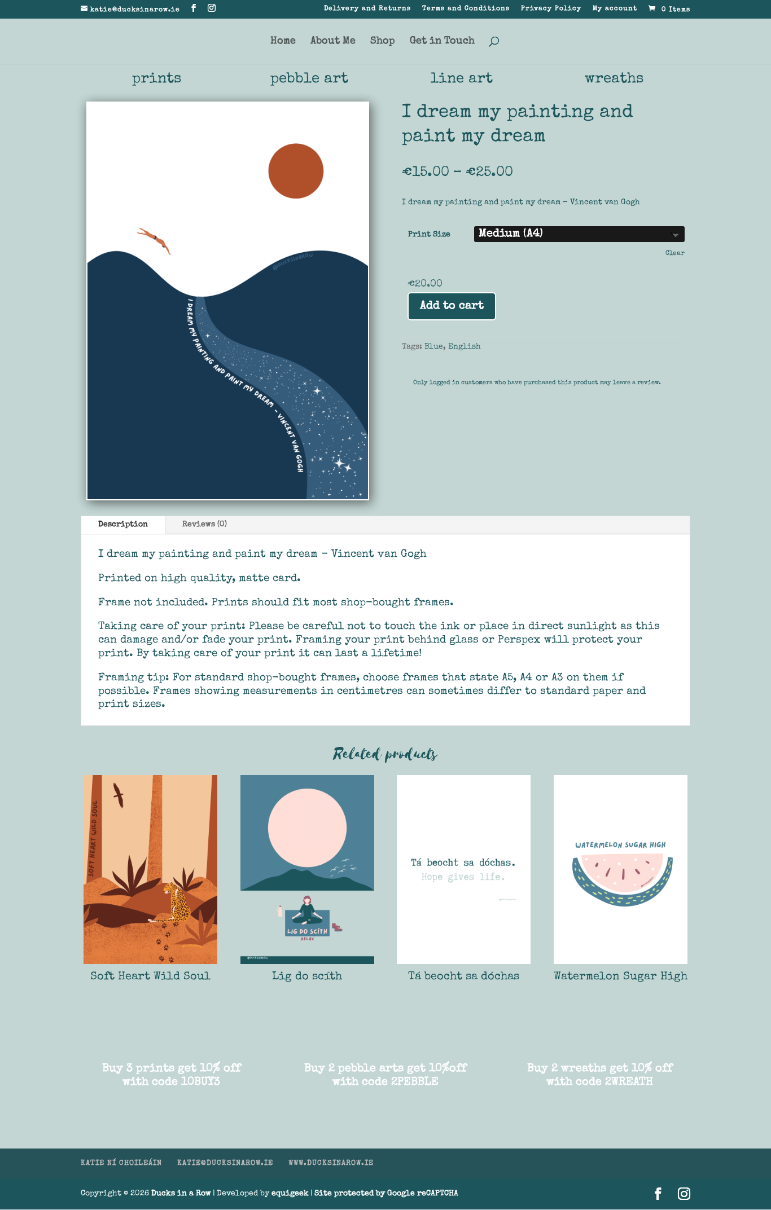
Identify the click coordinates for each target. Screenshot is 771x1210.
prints (157, 79)
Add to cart (452, 306)
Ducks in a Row (181, 1194)
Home (283, 41)
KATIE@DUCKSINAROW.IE (225, 1163)
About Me (333, 41)
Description (123, 525)
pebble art (309, 79)
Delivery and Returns (367, 9)
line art (462, 79)
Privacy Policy (551, 9)
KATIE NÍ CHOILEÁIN (121, 1163)
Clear (675, 253)
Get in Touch (442, 41)
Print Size (429, 235)
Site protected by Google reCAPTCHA (386, 1194)
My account (615, 9)
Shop (382, 41)
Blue (433, 347)
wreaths (614, 79)
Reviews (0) (204, 525)
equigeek (290, 1194)
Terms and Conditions (466, 9)
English (464, 347)
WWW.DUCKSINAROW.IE (331, 1163)
